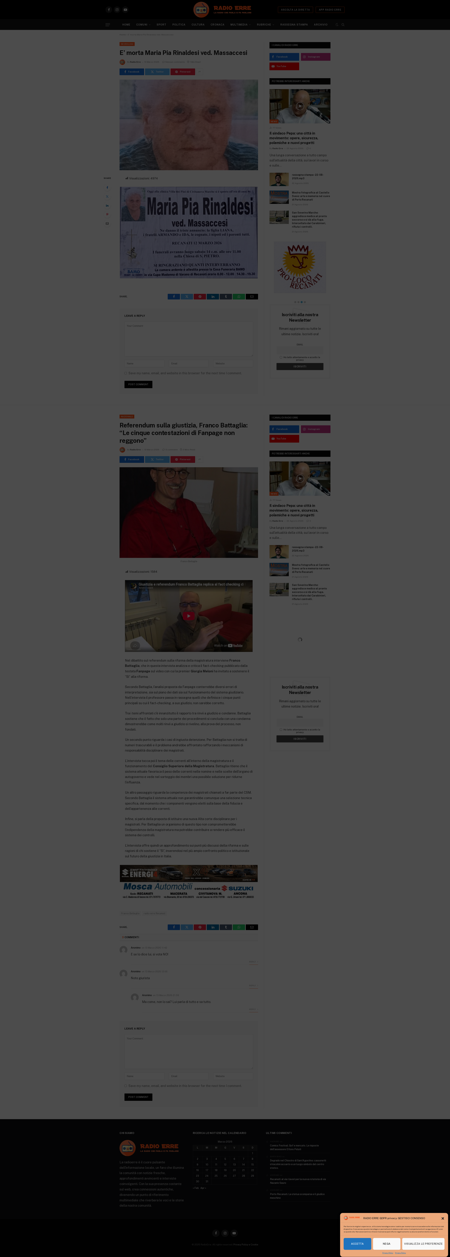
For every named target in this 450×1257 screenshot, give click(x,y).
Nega (387, 1243)
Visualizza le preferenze (423, 1243)
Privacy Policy (387, 1253)
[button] (443, 1218)
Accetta (357, 1243)
